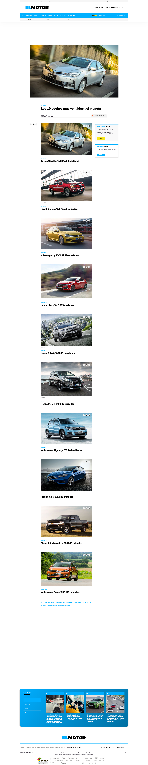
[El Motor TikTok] (77, 748)
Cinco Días (77, 761)
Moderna (63, 763)
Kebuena (100, 761)
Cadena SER (85, 758)
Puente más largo (104, 1)
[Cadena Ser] (121, 7)
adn (95, 758)
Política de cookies (50, 747)
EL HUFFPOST (27, 704)
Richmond (55, 763)
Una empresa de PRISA (42, 759)
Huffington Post (58, 761)
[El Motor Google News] (79, 748)
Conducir (43, 15)
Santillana (71, 758)
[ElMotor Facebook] (71, 748)
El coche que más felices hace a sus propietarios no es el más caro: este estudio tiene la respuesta (95, 718)
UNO (67, 761)
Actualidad (29, 15)
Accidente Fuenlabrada (69, 1)
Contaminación (33, 1)
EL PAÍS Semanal (89, 761)
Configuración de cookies (40, 747)
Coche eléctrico (96, 1)
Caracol (101, 758)
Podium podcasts (71, 763)
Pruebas (50, 15)
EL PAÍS (26, 708)
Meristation (97, 763)
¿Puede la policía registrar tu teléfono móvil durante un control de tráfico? (74, 717)
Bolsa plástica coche (86, 1)
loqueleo (90, 763)
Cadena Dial (83, 761)
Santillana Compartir (79, 758)
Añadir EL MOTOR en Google (100, 115)
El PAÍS (56, 758)
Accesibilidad (57, 747)
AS (25, 712)
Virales (56, 15)
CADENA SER (27, 716)
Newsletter (72, 15)
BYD (28, 1)
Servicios (94, 15)
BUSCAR (100, 154)
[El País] (97, 7)
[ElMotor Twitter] (73, 748)
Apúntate (101, 138)
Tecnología (62, 15)
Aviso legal (22, 747)
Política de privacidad (30, 747)
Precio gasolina (41, 1)
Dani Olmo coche (59, 1)
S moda (84, 763)
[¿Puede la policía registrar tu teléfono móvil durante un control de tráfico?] (75, 712)
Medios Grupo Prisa (42, 763)
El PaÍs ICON (77, 763)
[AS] (102, 7)
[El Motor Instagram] (75, 748)
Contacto (63, 747)
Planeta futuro (94, 761)
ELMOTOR (27, 699)
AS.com (91, 758)
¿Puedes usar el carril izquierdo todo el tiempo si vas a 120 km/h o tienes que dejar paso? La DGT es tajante (115, 718)
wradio (71, 761)
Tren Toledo (78, 1)
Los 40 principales (64, 758)
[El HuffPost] (114, 7)
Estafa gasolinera (50, 1)
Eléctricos (36, 15)
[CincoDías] (107, 7)
